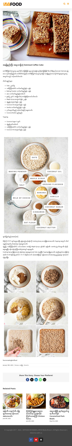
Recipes (17, 365)
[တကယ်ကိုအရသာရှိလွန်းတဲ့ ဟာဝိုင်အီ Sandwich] (36, 394)
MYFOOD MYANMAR (30, 430)
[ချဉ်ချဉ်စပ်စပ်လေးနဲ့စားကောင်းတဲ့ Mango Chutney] (12, 394)
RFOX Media (42, 430)
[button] (4, 407)
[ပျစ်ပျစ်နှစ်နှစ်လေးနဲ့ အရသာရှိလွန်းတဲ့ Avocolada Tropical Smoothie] (59, 394)
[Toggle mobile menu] (68, 4)
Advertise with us (36, 433)
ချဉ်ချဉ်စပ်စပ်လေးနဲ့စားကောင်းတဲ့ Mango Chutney (11, 413)
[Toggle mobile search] (64, 4)
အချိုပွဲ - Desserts (24, 365)
